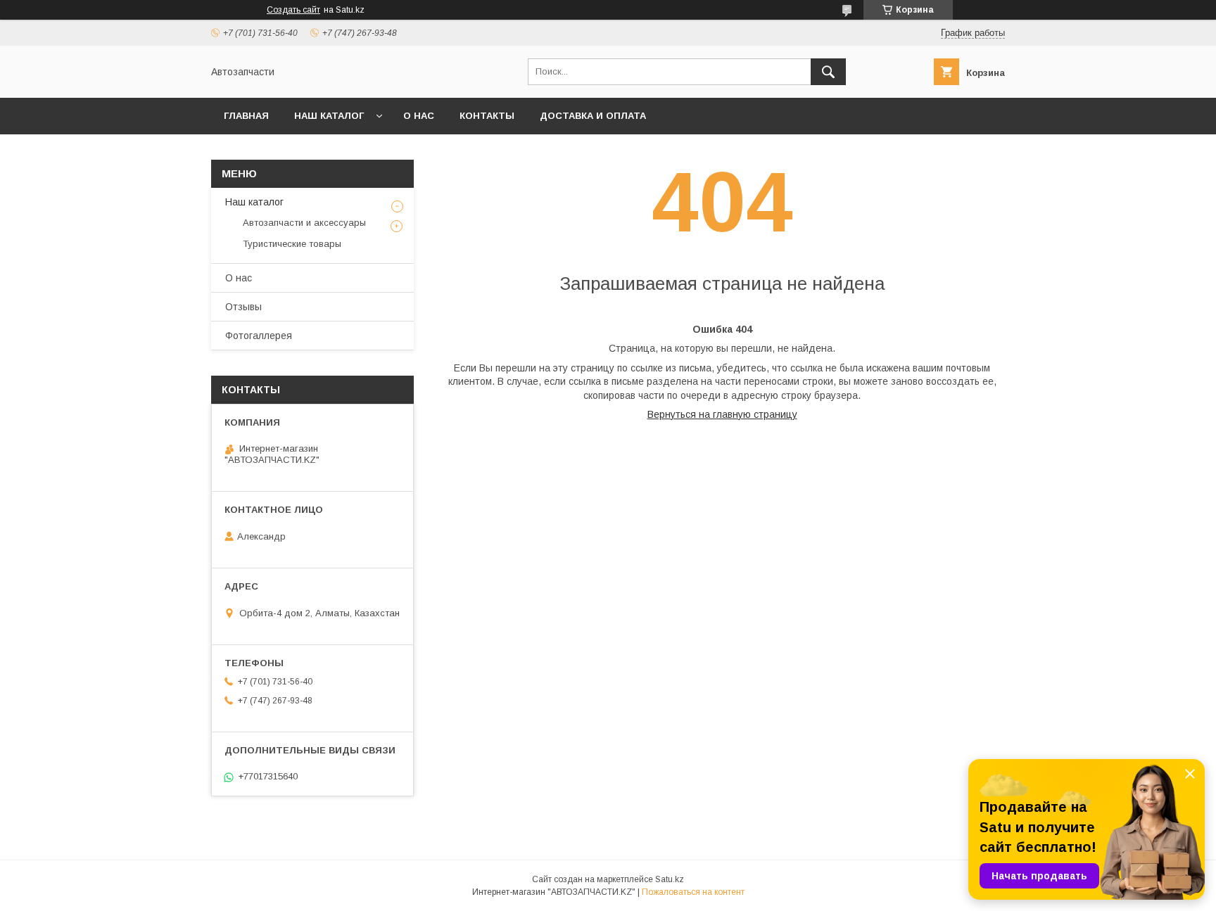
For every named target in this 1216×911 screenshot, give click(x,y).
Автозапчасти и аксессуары (304, 222)
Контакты (487, 115)
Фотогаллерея (258, 335)
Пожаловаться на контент (693, 892)
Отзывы (243, 306)
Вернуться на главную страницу (722, 414)
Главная (246, 115)
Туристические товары (292, 243)
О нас (418, 115)
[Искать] (828, 71)
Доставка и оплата (593, 115)
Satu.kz (669, 879)
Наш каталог (329, 115)
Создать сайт (293, 10)
